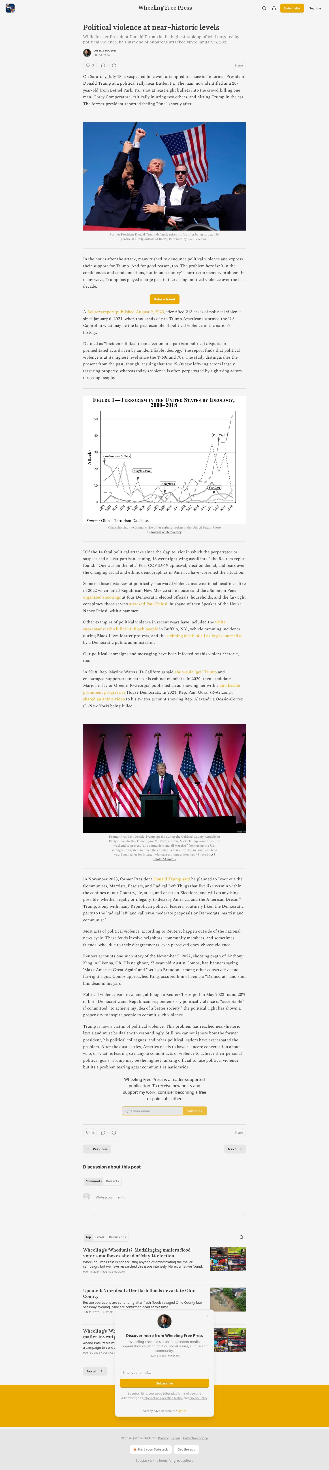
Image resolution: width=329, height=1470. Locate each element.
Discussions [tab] (117, 1237)
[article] (164, 1263)
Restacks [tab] (112, 1181)
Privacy (163, 1438)
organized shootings (102, 597)
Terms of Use (186, 1393)
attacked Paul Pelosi (148, 604)
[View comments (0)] (103, 65)
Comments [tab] (94, 1181)
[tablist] (102, 1181)
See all (92, 1371)
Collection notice (195, 1438)
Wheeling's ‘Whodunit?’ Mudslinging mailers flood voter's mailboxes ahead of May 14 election (137, 1252)
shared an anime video (104, 699)
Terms (175, 1438)
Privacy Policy (198, 1398)
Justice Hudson (105, 50)
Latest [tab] (100, 1237)
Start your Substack (152, 1449)
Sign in (315, 8)
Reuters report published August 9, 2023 (125, 312)
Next (232, 1149)
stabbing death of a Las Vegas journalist (204, 636)
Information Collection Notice (163, 1398)
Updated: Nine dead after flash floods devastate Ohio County (139, 1293)
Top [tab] (88, 1237)
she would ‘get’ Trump (196, 672)
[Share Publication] (273, 8)
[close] (207, 1316)
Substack (142, 1460)
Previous (100, 1149)
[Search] (264, 8)
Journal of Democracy (166, 532)
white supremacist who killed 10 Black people (154, 625)
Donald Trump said (171, 879)
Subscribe (292, 8)
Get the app (186, 1449)
